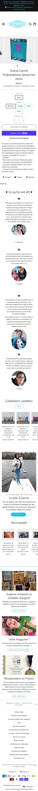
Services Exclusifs (19, 726)
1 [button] (17, 66)
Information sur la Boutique (19, 744)
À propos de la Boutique (19, 715)
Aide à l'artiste (19, 747)
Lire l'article (19, 611)
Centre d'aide (18, 712)
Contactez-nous (19, 758)
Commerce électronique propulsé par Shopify (19, 789)
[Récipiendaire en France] (19, 665)
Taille (19, 93)
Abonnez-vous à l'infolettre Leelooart (19, 704)
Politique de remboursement (19, 754)
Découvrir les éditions (19, 650)
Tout (19, 406)
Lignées (20, 106)
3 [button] (21, 66)
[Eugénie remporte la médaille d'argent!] (19, 581)
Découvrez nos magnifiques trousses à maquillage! (19, 765)
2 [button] (19, 66)
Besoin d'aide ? (19, 740)
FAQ (19, 723)
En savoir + (18, 514)
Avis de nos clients (19, 737)
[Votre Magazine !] (19, 626)
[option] (19, 5)
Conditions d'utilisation (19, 751)
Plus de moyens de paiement (19, 138)
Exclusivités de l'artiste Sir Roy (19, 730)
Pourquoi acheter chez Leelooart (19, 719)
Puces (19, 111)
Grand (19, 97)
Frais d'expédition (8, 86)
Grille (28, 106)
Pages (19, 102)
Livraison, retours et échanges (19, 733)
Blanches (11, 106)
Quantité (19, 116)
